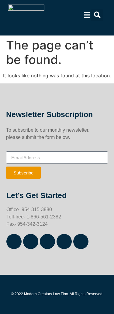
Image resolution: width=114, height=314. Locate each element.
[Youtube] (80, 241)
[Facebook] (14, 241)
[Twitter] (64, 241)
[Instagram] (30, 241)
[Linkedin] (47, 241)
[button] (86, 15)
